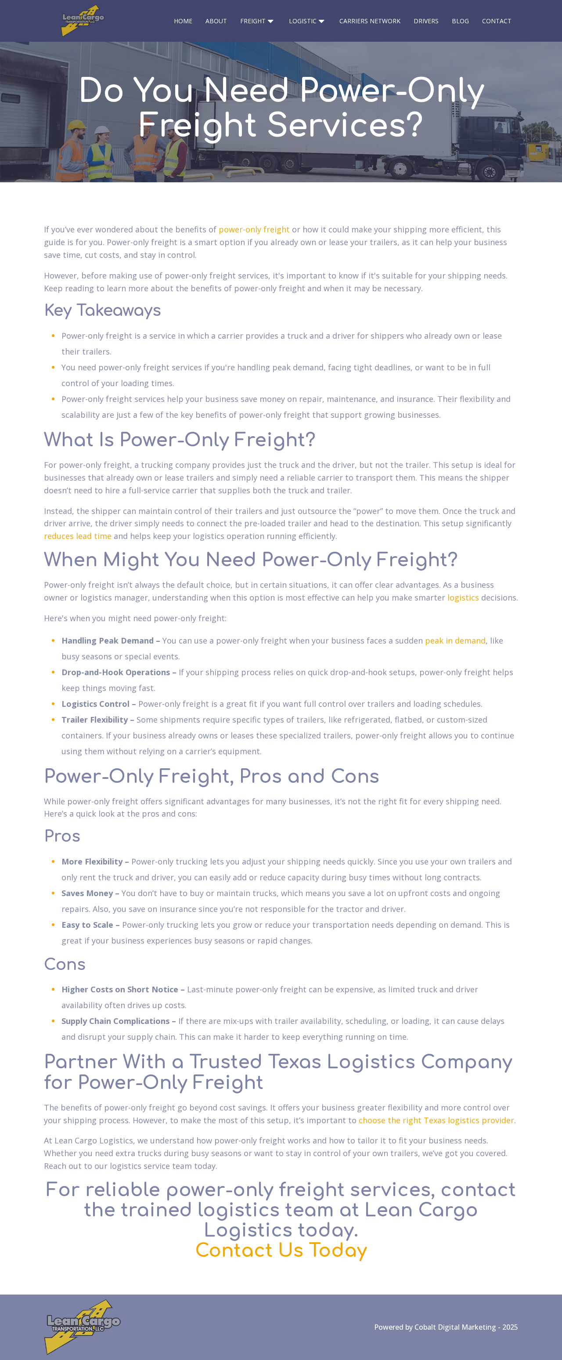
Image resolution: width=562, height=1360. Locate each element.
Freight (253, 21)
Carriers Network (369, 21)
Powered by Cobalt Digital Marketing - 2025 (446, 1327)
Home (183, 21)
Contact (497, 21)
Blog (460, 21)
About (216, 21)
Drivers (426, 21)
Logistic (303, 21)
